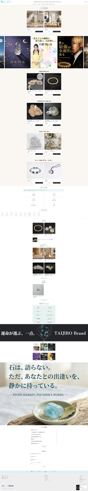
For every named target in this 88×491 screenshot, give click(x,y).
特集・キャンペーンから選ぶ (36, 4)
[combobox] (48, 2)
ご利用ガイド (53, 4)
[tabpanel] (44, 52)
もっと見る (44, 446)
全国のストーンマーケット (48, 480)
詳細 (31, 31)
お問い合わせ (46, 479)
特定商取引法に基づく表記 (83, 479)
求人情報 (50, 4)
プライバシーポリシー (82, 480)
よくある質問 (46, 4)
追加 (39, 31)
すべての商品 (42, 4)
